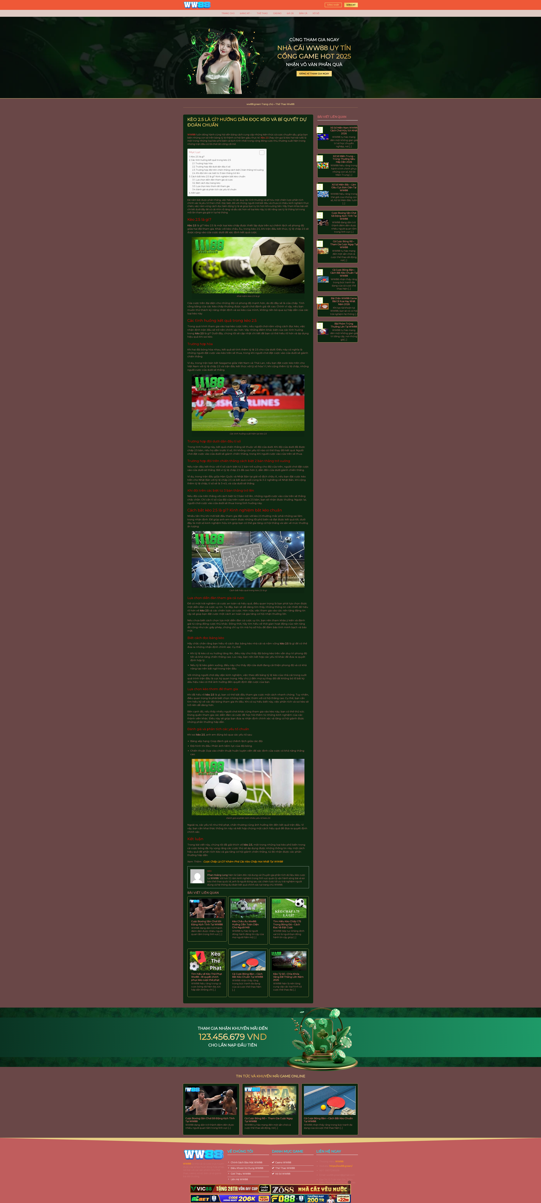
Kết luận (195, 192)
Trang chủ (228, 13)
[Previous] (178, 1100)
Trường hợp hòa (204, 163)
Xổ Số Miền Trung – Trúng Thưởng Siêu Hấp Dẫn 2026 (344, 159)
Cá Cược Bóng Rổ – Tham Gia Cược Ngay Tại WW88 (344, 244)
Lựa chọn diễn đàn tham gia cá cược (214, 180)
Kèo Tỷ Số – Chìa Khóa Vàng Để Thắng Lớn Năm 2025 (288, 976)
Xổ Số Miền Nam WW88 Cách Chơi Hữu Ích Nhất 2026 (343, 130)
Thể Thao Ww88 (284, 104)
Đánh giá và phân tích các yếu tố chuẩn (216, 189)
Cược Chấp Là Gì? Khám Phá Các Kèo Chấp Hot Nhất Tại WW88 (243, 861)
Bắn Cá (303, 13)
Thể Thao (262, 13)
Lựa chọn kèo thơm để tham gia (213, 186)
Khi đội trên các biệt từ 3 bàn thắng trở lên (218, 173)
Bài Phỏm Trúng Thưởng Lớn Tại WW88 (344, 325)
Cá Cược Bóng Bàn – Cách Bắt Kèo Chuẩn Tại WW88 (247, 975)
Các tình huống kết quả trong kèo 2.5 (211, 160)
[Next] (362, 1100)
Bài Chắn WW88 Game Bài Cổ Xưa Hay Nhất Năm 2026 (344, 301)
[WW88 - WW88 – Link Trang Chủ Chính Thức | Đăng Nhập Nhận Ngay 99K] (197, 5)
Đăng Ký (245, 13)
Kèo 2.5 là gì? (198, 156)
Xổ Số (316, 13)
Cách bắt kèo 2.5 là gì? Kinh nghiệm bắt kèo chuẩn (218, 176)
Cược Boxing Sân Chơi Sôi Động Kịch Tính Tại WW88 (207, 923)
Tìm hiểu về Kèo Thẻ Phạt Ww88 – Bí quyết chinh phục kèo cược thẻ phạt (206, 976)
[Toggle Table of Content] (260, 152)
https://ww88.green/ (340, 1166)
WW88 (187, 1163)
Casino (277, 13)
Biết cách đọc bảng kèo (208, 183)
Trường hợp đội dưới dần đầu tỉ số (213, 166)
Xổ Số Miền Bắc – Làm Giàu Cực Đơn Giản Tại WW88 (343, 187)
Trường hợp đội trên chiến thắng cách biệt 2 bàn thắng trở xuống (230, 170)
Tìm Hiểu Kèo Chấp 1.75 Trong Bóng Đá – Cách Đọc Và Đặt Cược (287, 924)
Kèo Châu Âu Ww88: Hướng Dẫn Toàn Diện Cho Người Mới (245, 924)
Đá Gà (290, 13)
